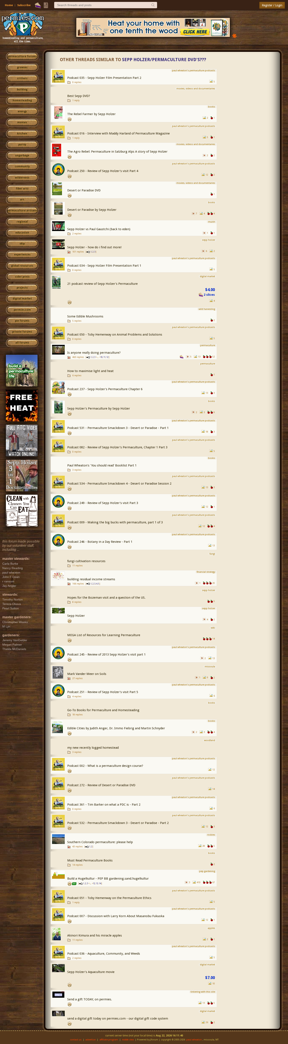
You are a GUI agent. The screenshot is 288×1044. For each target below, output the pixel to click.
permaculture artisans (22, 210)
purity (22, 144)
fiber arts (22, 188)
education (22, 232)
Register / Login (272, 5)
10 (101, 357)
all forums (22, 342)
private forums (22, 331)
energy (22, 111)
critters (22, 78)
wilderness (22, 177)
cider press (22, 276)
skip (22, 243)
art (22, 199)
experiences (22, 254)
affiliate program (109, 1039)
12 (107, 357)
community (22, 166)
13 (97, 883)
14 (100, 883)
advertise (90, 1039)
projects (22, 287)
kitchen (22, 133)
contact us (76, 1039)
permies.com (22, 309)
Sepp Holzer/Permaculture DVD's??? (164, 59)
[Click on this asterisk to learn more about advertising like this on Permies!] (234, 36)
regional (22, 221)
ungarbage (22, 155)
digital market (22, 298)
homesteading (22, 100)
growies (22, 67)
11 (104, 357)
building (22, 89)
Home (9, 5)
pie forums (22, 320)
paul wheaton (194, 1039)
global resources (22, 265)
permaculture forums (22, 56)
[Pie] (38, 5)
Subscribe (24, 5)
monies (22, 122)
